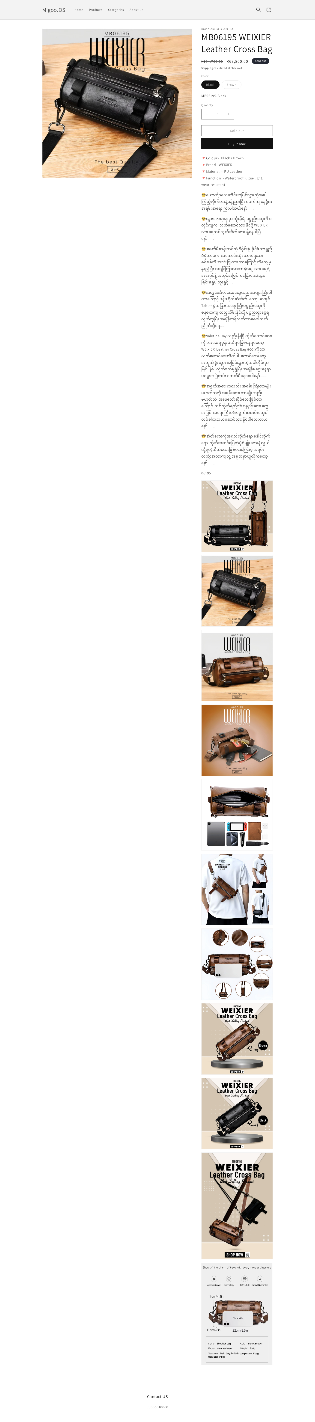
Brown (233, 85)
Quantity (207, 105)
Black (213, 85)
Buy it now (237, 144)
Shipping (207, 68)
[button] (258, 10)
